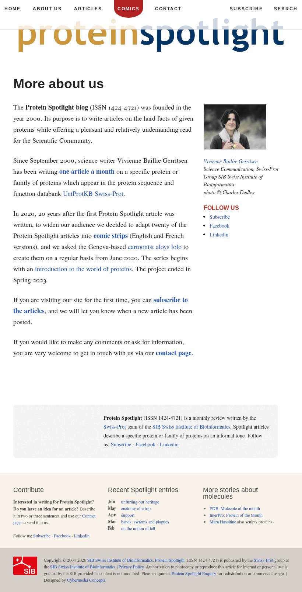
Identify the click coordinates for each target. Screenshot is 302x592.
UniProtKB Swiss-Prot (93, 193)
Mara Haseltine (223, 522)
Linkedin (219, 234)
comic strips (111, 235)
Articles (88, 8)
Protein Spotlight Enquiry (194, 573)
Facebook (219, 225)
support (127, 515)
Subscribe (220, 216)
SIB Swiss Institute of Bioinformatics (191, 426)
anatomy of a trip (136, 508)
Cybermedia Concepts (86, 580)
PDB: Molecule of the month (235, 508)
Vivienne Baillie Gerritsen (231, 161)
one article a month (87, 171)
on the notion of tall (138, 528)
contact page (174, 352)
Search (286, 8)
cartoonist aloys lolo (155, 246)
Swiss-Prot (114, 426)
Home (12, 8)
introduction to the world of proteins (83, 268)
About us (47, 8)
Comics (128, 8)
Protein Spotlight (170, 560)
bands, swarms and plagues (145, 522)
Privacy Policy (131, 567)
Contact (168, 8)
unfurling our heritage (140, 502)
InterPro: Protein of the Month (236, 515)
